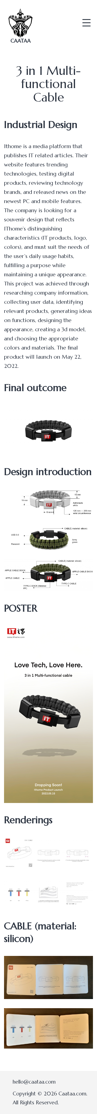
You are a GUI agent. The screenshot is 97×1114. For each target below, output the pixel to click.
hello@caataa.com (34, 1081)
